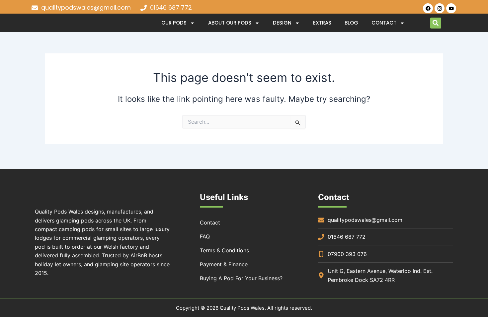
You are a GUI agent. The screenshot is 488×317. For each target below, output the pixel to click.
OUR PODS (174, 22)
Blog (351, 22)
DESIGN (282, 22)
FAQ (205, 236)
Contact (383, 22)
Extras (322, 22)
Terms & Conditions (224, 250)
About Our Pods (229, 22)
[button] (435, 23)
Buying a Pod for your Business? (241, 278)
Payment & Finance (224, 264)
